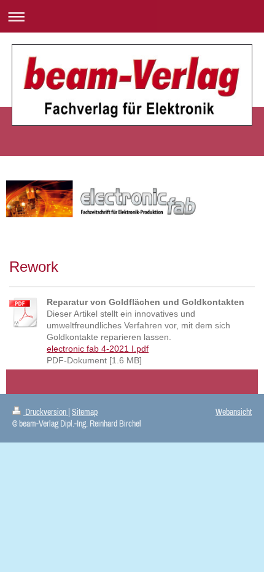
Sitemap (85, 412)
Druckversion (45, 412)
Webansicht (233, 412)
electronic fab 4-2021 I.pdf (98, 349)
